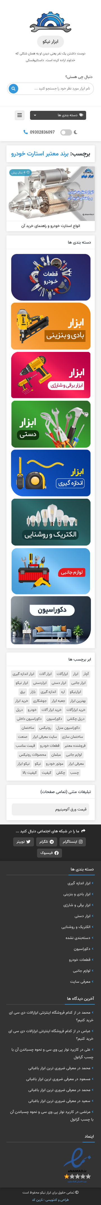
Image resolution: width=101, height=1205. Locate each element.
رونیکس (45, 728)
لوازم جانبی (74, 755)
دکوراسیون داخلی (29, 719)
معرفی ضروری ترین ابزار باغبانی (52, 1068)
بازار (33, 692)
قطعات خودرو (49, 746)
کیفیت (46, 773)
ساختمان (28, 728)
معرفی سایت (80, 982)
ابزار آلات (45, 674)
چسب (74, 773)
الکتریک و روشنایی (75, 927)
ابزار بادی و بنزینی (76, 894)
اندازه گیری (48, 692)
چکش (60, 773)
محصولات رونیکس (32, 755)
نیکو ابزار (23, 764)
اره (63, 692)
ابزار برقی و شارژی (76, 905)
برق (22, 692)
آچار (86, 674)
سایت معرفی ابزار (45, 737)
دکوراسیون (54, 719)
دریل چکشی (75, 719)
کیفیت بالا (29, 773)
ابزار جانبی (78, 683)
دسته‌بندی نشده (78, 938)
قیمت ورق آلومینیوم (70, 809)
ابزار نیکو (22, 683)
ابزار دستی (59, 683)
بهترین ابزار (78, 701)
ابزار (75, 674)
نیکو (38, 764)
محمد (86, 1012)
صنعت (22, 737)
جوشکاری (40, 701)
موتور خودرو (54, 764)
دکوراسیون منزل (68, 728)
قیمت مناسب (25, 746)
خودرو (32, 710)
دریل (19, 710)
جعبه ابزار (58, 701)
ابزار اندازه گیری (23, 674)
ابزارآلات (62, 674)
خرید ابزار (21, 701)
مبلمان (56, 755)
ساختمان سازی (72, 737)
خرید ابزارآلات (75, 710)
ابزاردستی (40, 683)
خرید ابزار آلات (51, 710)
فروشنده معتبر (75, 746)
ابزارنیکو (75, 692)
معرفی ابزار (76, 764)
